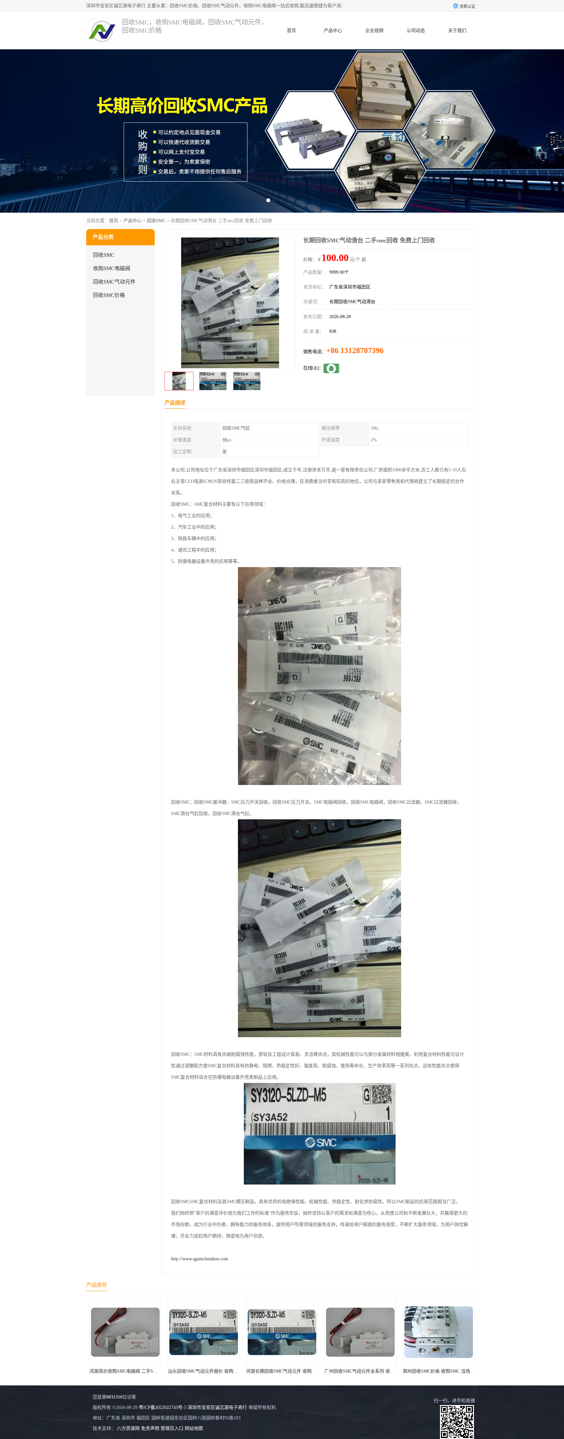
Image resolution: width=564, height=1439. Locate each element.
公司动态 (416, 30)
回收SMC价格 (109, 295)
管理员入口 (172, 1428)
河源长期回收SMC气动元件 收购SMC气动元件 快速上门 (224, 1371)
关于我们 (457, 30)
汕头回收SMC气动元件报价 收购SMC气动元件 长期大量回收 (150, 1371)
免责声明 (150, 1428)
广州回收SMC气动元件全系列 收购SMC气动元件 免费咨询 (305, 1371)
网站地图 (194, 1428)
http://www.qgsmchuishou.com (199, 1258)
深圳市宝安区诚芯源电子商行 (217, 1407)
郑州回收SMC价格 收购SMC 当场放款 (362, 1371)
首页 (291, 30)
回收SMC (156, 220)
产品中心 (333, 30)
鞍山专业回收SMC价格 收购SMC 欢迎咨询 (445, 1371)
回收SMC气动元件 (114, 282)
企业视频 (374, 30)
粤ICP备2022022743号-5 (162, 1407)
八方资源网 (128, 1428)
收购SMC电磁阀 (111, 268)
